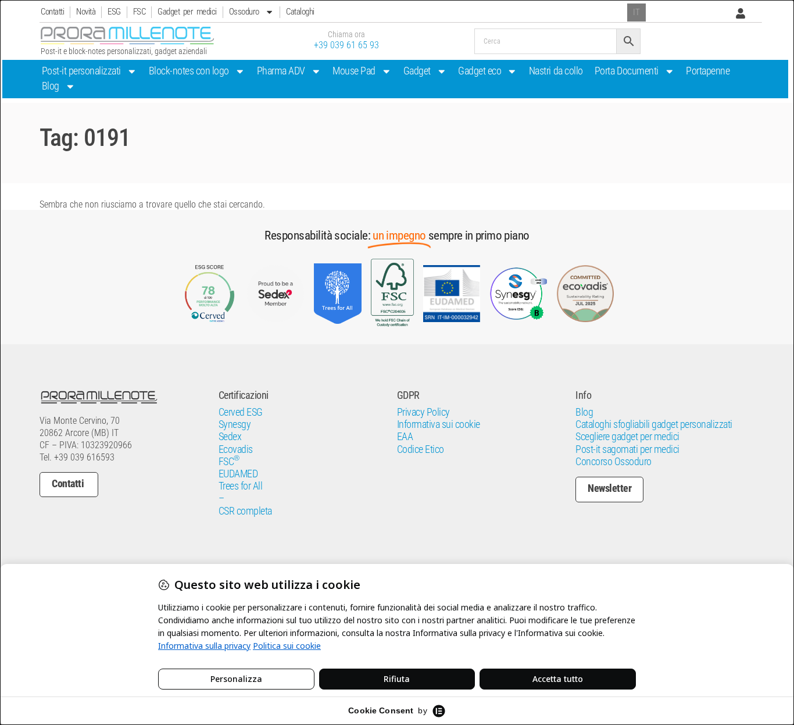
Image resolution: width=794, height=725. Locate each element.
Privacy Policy (423, 412)
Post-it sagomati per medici (627, 449)
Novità (85, 11)
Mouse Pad (353, 71)
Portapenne (707, 71)
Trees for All (241, 486)
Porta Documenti (627, 71)
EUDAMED (238, 474)
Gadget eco (479, 71)
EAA (405, 436)
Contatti (52, 11)
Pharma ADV (281, 71)
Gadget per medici (187, 11)
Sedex (230, 436)
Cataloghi (300, 11)
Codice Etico (420, 449)
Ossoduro (244, 11)
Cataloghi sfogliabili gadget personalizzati (653, 424)
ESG (114, 11)
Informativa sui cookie (438, 424)
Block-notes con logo (189, 71)
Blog (50, 86)
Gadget (417, 71)
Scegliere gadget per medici (627, 436)
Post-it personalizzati (81, 71)
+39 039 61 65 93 (346, 45)
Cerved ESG (241, 412)
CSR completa (245, 511)
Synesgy (235, 424)
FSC (139, 11)
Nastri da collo (556, 71)
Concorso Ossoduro (613, 461)
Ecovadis (236, 449)
